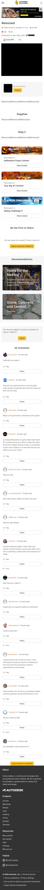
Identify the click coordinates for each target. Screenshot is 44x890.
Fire (26, 28)
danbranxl (12, 741)
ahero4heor (13, 654)
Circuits (6, 801)
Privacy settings (27, 878)
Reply (22, 371)
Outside (19, 28)
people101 (12, 578)
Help (4, 842)
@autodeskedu (12, 865)
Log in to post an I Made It (22, 246)
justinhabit (12, 686)
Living (5, 818)
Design (5, 807)
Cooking (6, 814)
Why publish (8, 835)
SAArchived (8, 28)
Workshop (7, 804)
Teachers (6, 824)
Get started (7, 839)
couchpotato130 (14, 493)
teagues (11, 380)
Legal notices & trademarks (15, 885)
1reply (7, 569)
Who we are (7, 849)
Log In (22, 338)
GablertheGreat (14, 469)
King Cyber (12, 355)
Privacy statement (11, 878)
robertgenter (13, 602)
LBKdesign (12, 517)
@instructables (12, 860)
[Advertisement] (22, 12)
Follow (17, 90)
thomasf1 (12, 434)
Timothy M (12, 712)
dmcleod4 (12, 410)
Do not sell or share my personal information (22, 881)
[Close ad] (41, 9)
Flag (7, 367)
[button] (2, 3)
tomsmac (12, 541)
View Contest (22, 165)
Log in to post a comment (22, 763)
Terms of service (29, 874)
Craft (4, 811)
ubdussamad (13, 625)
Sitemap (6, 846)
